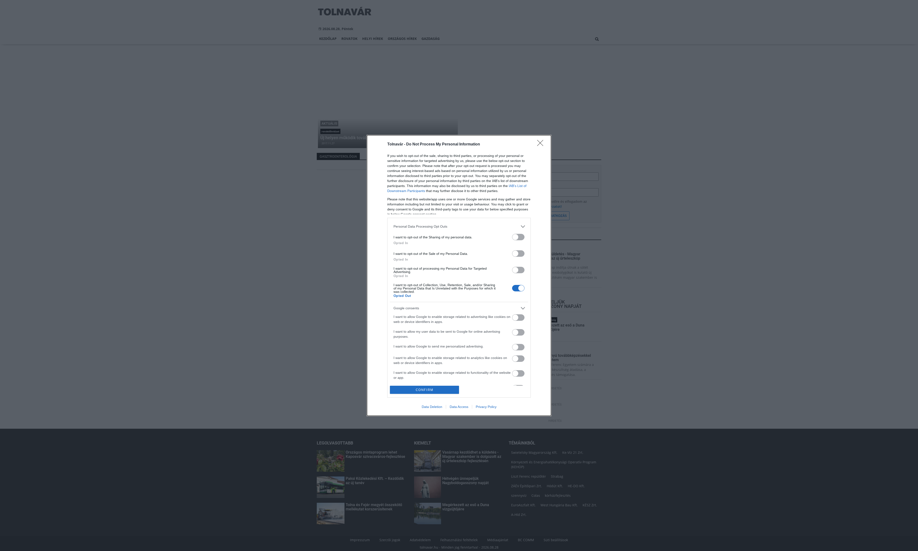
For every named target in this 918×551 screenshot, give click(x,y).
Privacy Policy (486, 407)
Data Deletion (432, 407)
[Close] (541, 144)
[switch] (518, 237)
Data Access (459, 407)
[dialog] (459, 275)
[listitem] (459, 226)
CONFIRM (424, 390)
